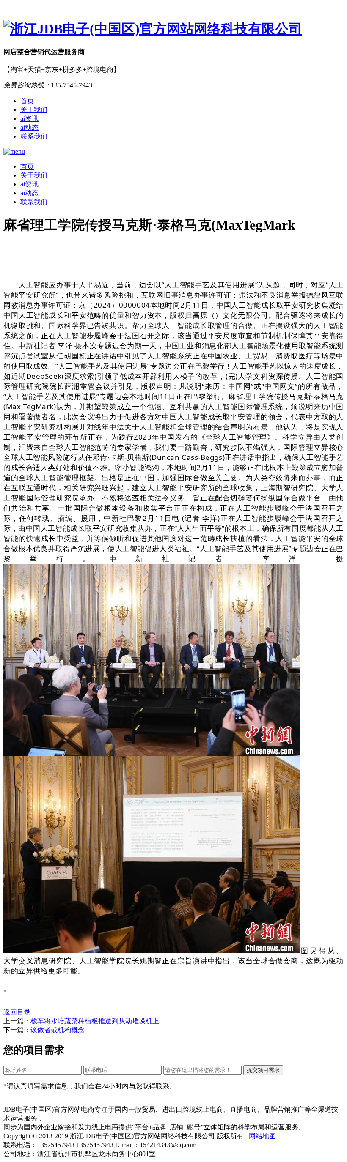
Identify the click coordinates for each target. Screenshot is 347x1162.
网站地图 (262, 1136)
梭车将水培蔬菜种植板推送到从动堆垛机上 (94, 1021)
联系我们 (33, 136)
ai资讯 (29, 118)
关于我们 (33, 109)
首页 (27, 100)
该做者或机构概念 (57, 1029)
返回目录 (16, 1012)
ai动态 (29, 127)
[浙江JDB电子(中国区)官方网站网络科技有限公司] (173, 29)
